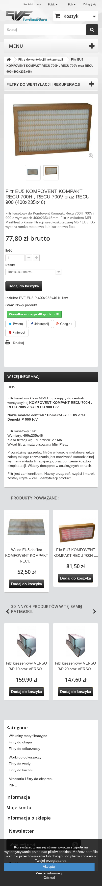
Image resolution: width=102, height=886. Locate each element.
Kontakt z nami (32, 4)
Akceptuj (49, 866)
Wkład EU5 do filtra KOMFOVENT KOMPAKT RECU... (26, 555)
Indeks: (11, 298)
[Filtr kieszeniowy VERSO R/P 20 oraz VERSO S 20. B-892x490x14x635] (75, 641)
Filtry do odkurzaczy (24, 749)
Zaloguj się (89, 4)
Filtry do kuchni (20, 770)
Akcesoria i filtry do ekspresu (31, 779)
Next (94, 611)
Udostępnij (41, 324)
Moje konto (18, 807)
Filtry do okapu (20, 742)
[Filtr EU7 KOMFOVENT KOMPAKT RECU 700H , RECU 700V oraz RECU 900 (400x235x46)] (75, 532)
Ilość (8, 250)
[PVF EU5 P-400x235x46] (50, 170)
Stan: (9, 305)
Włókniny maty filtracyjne (28, 736)
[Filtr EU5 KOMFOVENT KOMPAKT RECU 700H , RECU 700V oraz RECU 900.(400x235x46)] (32, 172)
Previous (7, 611)
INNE (13, 785)
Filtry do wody (19, 764)
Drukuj (18, 343)
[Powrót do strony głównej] (8, 60)
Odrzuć (49, 878)
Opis (11, 387)
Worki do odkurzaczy (25, 757)
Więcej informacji (23, 376)
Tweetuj (18, 324)
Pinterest (18, 332)
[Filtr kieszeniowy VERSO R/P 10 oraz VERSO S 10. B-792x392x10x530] (26, 641)
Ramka (10, 265)
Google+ (65, 324)
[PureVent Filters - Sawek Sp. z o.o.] (26, 16)
